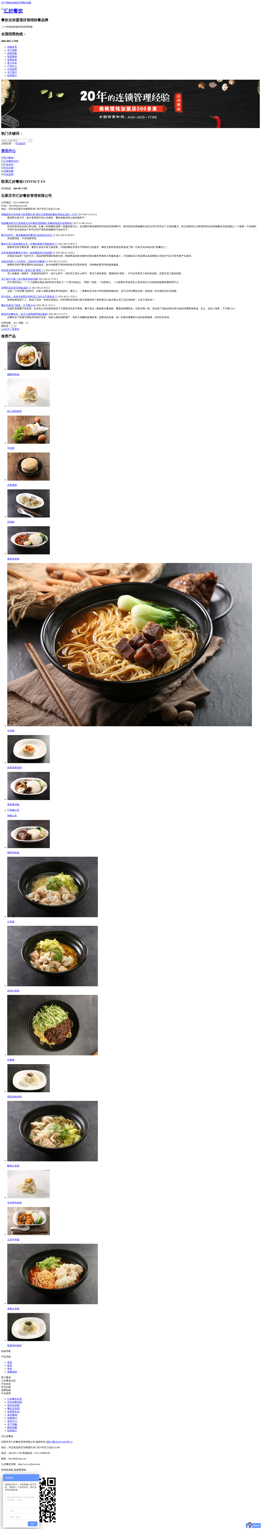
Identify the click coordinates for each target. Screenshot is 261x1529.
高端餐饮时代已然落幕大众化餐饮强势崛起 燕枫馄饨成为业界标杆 (36, 223)
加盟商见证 (13, 1411)
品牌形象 (12, 53)
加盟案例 (12, 56)
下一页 (10, 329)
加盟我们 (12, 1418)
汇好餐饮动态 (11, 161)
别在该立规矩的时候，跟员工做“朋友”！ (22, 270)
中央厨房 (12, 69)
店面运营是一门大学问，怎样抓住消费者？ (24, 261)
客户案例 (8, 157)
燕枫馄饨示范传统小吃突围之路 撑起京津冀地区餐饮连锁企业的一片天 (39, 214)
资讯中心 (8, 151)
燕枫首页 (12, 47)
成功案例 (12, 1415)
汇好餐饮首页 (14, 1399)
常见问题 (8, 167)
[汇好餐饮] (12, 10)
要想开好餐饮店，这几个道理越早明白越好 (24, 314)
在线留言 (16, 2)
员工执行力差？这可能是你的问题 (19, 279)
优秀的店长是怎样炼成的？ (15, 287)
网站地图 (26, 2)
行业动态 (21, 143)
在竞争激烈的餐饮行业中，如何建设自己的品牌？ (27, 252)
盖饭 (9, 1362)
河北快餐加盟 (14, 1402)
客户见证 (12, 63)
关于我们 (12, 72)
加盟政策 (12, 59)
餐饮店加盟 (13, 1408)
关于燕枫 (6, 2)
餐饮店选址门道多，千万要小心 (18, 305)
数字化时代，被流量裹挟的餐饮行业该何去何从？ (27, 235)
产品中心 (12, 66)
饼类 (9, 1368)
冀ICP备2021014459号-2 (59, 1442)
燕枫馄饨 (12, 1372)
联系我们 (12, 75)
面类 (9, 1365)
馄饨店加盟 (13, 1405)
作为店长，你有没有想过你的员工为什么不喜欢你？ (29, 296)
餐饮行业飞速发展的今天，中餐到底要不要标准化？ (29, 244)
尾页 (16, 329)
